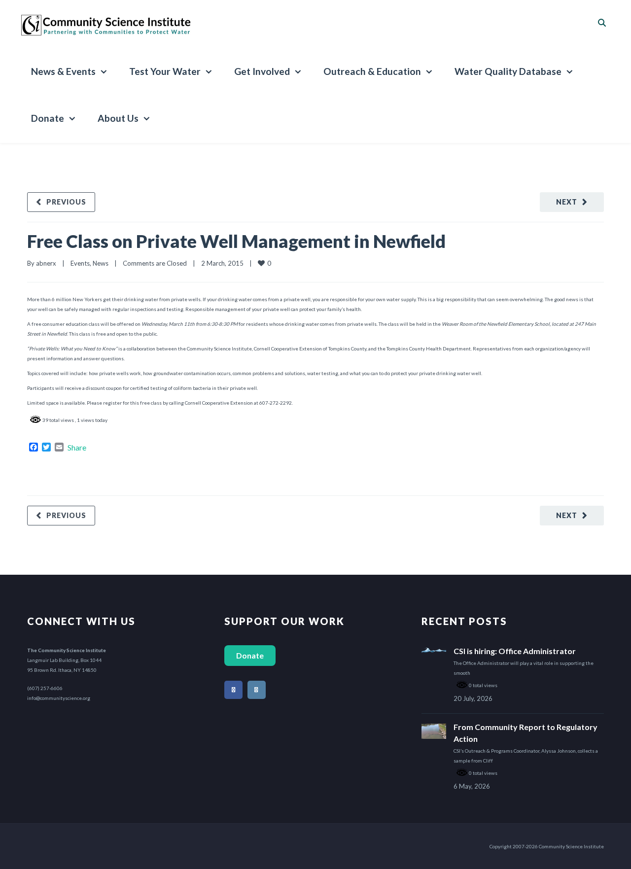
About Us (118, 118)
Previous (66, 202)
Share (77, 447)
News (100, 263)
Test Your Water (165, 71)
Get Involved (262, 71)
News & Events (63, 71)
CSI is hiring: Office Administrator (515, 651)
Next (566, 202)
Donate (47, 118)
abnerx (46, 263)
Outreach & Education (372, 71)
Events (80, 263)
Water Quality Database (508, 71)
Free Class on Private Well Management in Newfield (236, 241)
